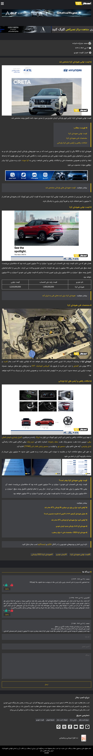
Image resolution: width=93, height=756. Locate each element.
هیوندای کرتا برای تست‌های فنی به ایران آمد (58, 295)
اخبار (86, 52)
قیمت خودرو (78, 52)
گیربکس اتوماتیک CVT (40, 366)
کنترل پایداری (17, 437)
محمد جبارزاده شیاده (80, 43)
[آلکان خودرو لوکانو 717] (46, 13)
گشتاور (75, 366)
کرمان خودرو (60, 554)
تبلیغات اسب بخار (62, 720)
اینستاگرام (41, 544)
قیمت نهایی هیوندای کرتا (77, 133)
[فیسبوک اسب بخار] (70, 727)
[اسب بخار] (83, 3)
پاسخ (7, 589)
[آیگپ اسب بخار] (58, 727)
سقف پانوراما (53, 441)
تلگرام (49, 544)
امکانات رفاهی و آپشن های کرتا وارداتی (72, 142)
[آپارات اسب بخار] (64, 727)
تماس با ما (73, 720)
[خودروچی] (69, 29)
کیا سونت (25, 160)
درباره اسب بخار (83, 720)
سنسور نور (61, 446)
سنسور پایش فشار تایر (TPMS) (36, 446)
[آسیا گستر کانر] (25, 29)
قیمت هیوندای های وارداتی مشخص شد (60, 187)
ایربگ (37, 437)
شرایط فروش (50, 720)
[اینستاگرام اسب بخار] (87, 727)
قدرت (5, 361)
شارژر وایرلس (86, 446)
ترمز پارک (30, 441)
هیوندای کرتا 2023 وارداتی (41, 554)
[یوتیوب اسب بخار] (76, 727)
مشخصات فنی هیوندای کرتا (76, 138)
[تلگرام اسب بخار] (46, 175)
